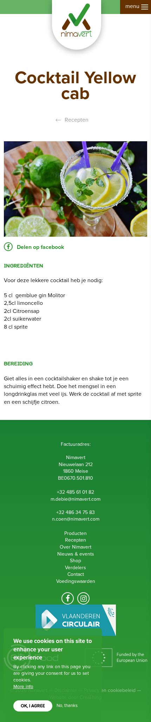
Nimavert (76, 25)
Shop (75, 561)
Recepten (76, 119)
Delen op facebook (39, 247)
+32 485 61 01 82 (75, 492)
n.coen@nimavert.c (72, 519)
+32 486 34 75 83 (75, 512)
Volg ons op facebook (67, 598)
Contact (75, 574)
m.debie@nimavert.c (72, 499)
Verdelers (75, 568)
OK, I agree (33, 705)
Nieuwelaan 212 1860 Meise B (75, 471)
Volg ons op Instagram (83, 598)
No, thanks (67, 705)
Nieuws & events (75, 554)
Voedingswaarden (75, 581)
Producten (75, 533)
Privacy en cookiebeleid (110, 690)
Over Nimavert (75, 547)
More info (23, 686)
